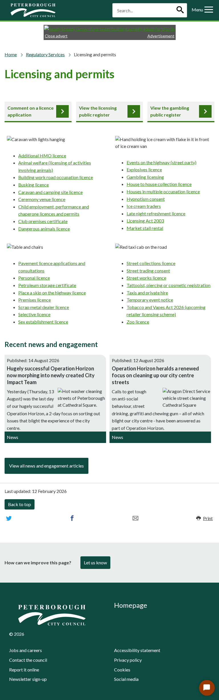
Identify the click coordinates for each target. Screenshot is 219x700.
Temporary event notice (150, 299)
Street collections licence (151, 263)
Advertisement (161, 35)
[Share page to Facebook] (72, 518)
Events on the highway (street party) (161, 162)
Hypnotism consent (146, 199)
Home (11, 54)
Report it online (24, 669)
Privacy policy (128, 660)
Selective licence (34, 314)
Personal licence (34, 277)
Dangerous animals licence (44, 228)
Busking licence (33, 184)
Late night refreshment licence (156, 213)
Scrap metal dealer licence (43, 307)
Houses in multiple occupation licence (163, 191)
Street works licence (146, 277)
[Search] (180, 10)
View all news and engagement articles (46, 465)
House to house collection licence (159, 184)
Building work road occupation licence (55, 177)
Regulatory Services (45, 54)
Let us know (95, 562)
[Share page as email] (135, 518)
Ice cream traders (144, 206)
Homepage (130, 605)
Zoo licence (138, 321)
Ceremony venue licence (41, 199)
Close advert (56, 35)
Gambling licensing (145, 177)
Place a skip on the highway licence (52, 292)
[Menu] (208, 10)
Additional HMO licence (42, 155)
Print (208, 518)
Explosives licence (144, 169)
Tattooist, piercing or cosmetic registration (168, 285)
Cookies (122, 669)
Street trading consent (148, 270)
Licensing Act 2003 (145, 220)
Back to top (19, 504)
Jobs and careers (25, 650)
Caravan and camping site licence (50, 192)
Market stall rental (145, 228)
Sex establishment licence (43, 321)
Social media (126, 679)
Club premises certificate (43, 221)
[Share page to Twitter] (9, 518)
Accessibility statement (137, 650)
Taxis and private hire (147, 292)
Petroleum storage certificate (47, 285)
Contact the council (28, 660)
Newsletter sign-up (28, 679)
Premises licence (34, 299)
